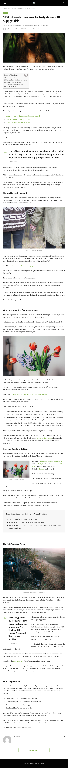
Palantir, (42, 469)
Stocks (6, 12)
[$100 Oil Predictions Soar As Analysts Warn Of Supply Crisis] (34, 48)
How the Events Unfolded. (13, 82)
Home (4, 8)
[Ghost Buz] (34, 2)
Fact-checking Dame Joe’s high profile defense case (29, 266)
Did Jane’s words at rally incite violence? (19, 119)
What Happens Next (11, 86)
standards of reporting (44, 438)
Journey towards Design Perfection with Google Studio (29, 394)
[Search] (63, 3)
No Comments (28, 29)
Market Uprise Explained (12, 78)
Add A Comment (34, 750)
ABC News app (18, 661)
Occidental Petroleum (54, 461)
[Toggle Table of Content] (25, 75)
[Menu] (5, 3)
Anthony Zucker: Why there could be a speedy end (23, 116)
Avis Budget (39, 464)
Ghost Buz (11, 29)
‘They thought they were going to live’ (19, 122)
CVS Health (43, 461)
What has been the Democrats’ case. (16, 80)
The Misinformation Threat (15, 84)
